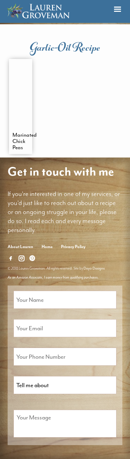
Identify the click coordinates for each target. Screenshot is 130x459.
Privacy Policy (73, 246)
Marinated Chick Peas (20, 141)
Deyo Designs (94, 268)
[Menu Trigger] (117, 9)
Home (47, 246)
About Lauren (20, 246)
